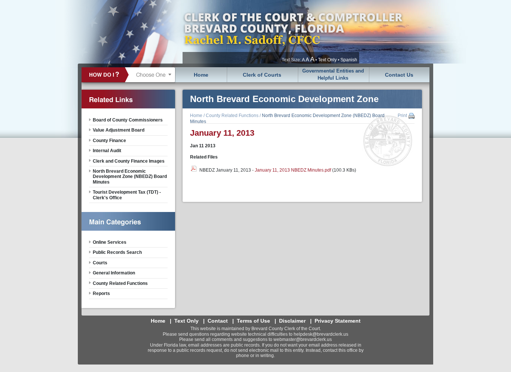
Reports (101, 293)
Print (402, 115)
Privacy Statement (338, 321)
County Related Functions (232, 115)
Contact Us (399, 75)
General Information (114, 273)
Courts (100, 262)
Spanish (348, 59)
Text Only (327, 59)
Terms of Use (253, 321)
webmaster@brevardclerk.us (302, 339)
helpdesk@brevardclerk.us (321, 334)
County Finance (109, 140)
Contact (218, 321)
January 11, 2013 (222, 133)
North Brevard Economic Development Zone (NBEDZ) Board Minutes (130, 177)
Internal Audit (107, 150)
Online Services (109, 242)
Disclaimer (292, 321)
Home (201, 75)
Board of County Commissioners (128, 120)
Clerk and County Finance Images (129, 161)
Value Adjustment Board (118, 130)
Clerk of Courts (262, 75)
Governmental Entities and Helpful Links (333, 74)
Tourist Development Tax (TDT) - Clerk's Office (127, 195)
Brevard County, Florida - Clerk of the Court (293, 32)
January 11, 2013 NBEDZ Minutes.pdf (293, 170)
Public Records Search (117, 252)
